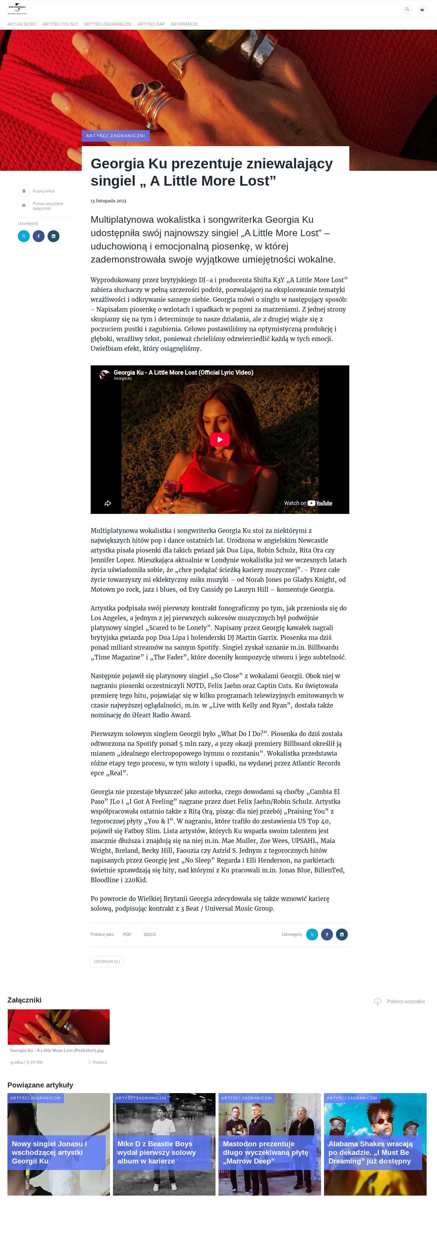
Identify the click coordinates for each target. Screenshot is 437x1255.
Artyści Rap (151, 24)
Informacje (184, 24)
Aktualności (22, 24)
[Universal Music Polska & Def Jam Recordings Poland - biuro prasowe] (17, 14)
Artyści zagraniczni (107, 24)
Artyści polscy (60, 24)
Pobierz (100, 1062)
